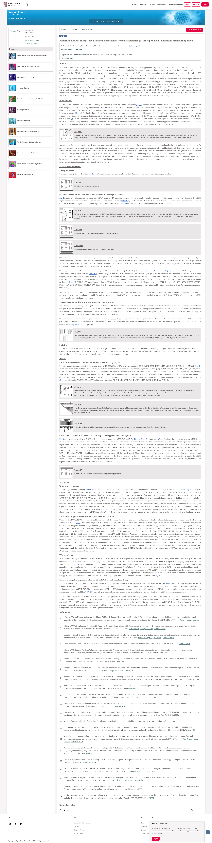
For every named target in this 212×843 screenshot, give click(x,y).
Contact (143, 830)
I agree (155, 839)
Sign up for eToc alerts (32, 40)
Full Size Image (29, 36)
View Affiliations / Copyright (71, 49)
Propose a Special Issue (16, 18)
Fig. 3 (61, 439)
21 (91, 592)
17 (168, 583)
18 (88, 592)
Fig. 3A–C (112, 319)
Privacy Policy (157, 833)
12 (125, 567)
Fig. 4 (197, 366)
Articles (152, 4)
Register (196, 4)
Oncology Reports (17, 12)
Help (142, 823)
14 (159, 576)
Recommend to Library (32, 43)
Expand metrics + (67, 58)
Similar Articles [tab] (87, 29)
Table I (94, 174)
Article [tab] (63, 29)
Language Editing (176, 4)
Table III (126, 204)
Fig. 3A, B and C (77, 324)
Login (187, 4)
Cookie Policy (170, 831)
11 (96, 564)
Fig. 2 (61, 198)
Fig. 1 (138, 105)
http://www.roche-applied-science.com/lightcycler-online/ (157, 271)
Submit (205, 4)
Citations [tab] (74, 29)
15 (165, 583)
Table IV (162, 439)
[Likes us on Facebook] (21, 824)
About (134, 4)
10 (80, 564)
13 (140, 567)
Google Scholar (193, 620)
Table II (124, 201)
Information (161, 4)
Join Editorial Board (15, 15)
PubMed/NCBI (160, 629)
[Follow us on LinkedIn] (15, 824)
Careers (76, 826)
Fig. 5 (100, 374)
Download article (194, 30)
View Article (180, 620)
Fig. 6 (62, 380)
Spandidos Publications (82, 823)
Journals (143, 4)
